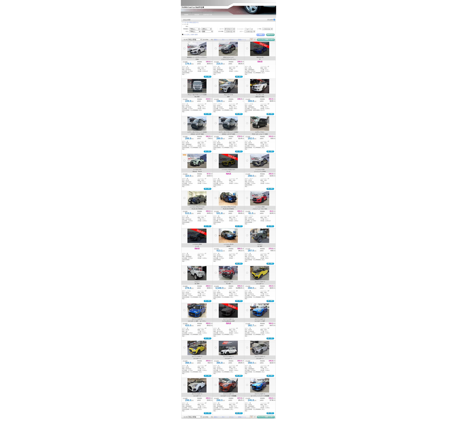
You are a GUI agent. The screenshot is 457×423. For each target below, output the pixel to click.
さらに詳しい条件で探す (191, 34)
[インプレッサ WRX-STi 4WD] (259, 86)
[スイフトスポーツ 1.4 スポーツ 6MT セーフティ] (196, 310)
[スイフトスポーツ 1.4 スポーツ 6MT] (259, 310)
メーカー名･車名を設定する (190, 22)
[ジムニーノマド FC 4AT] (228, 273)
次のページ (234, 39)
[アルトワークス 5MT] (228, 86)
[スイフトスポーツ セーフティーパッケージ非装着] (259, 385)
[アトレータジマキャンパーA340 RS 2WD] (196, 86)
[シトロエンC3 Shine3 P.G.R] (196, 161)
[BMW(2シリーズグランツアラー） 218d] (196, 48)
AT (252, 29)
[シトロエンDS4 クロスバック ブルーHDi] (259, 198)
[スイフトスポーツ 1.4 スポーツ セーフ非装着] (228, 385)
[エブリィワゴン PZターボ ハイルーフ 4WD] (259, 123)
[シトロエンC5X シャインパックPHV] (259, 161)
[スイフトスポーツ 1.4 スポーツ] (259, 273)
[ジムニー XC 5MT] (259, 235)
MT (248, 29)
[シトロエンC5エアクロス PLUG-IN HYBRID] (196, 198)
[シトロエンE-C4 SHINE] (228, 235)
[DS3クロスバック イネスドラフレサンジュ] (228, 48)
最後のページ (242, 39)
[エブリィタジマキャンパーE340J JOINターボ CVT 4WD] (196, 123)
